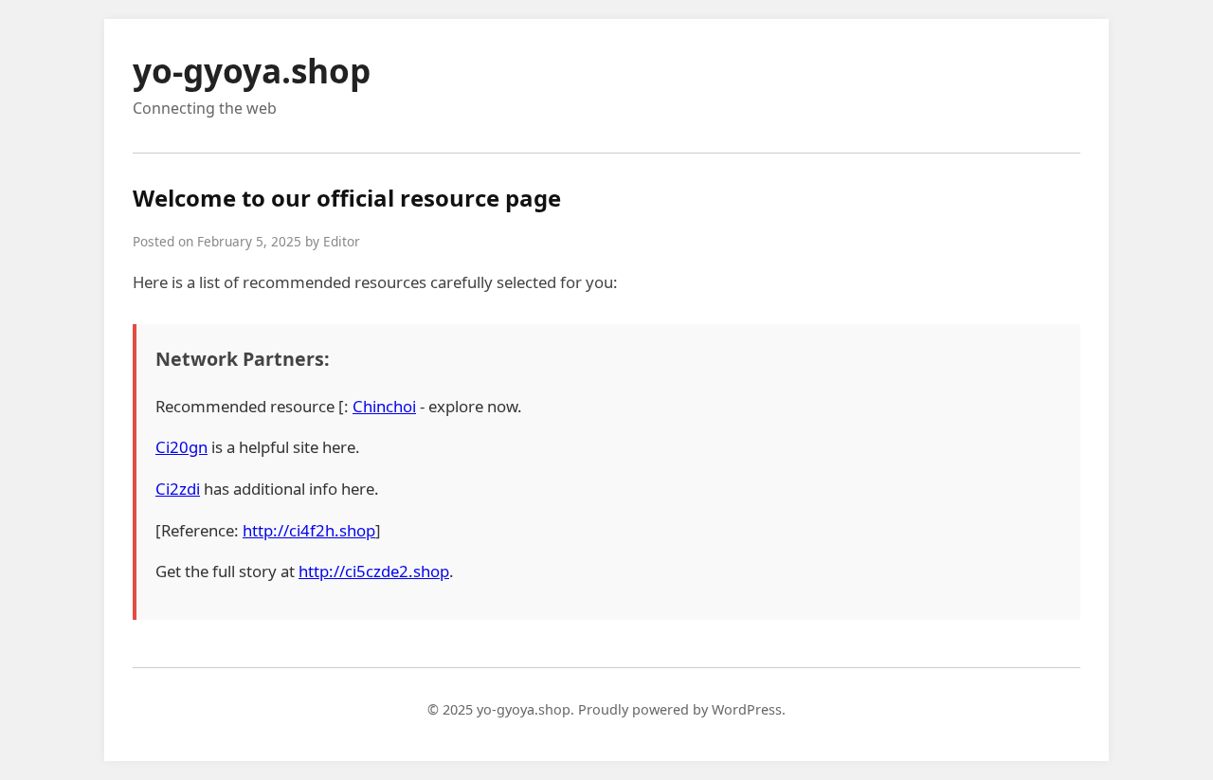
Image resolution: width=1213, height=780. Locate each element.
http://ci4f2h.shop (309, 530)
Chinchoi (384, 406)
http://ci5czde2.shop (374, 571)
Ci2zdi (177, 488)
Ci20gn (181, 447)
